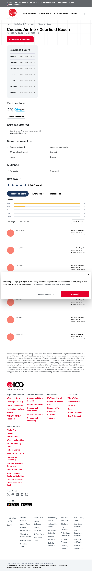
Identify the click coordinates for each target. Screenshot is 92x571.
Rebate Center (13, 450)
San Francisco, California (78, 533)
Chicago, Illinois (26, 540)
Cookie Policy (63, 565)
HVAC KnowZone (14, 470)
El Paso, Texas (39, 534)
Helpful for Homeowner (15, 395)
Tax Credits (37, 2)
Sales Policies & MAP (35, 567)
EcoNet (11, 412)
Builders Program (35, 414)
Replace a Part (53, 408)
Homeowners (29, 13)
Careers (63, 2)
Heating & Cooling (15, 402)
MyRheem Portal (54, 398)
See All (9, 525)
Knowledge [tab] (38, 193)
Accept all (75, 294)
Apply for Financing (16, 116)
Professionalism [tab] (18, 193)
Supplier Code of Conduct (48, 565)
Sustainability (50, 2)
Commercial (45, 13)
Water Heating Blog (15, 440)
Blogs (70, 409)
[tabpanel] (46, 208)
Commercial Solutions (35, 395)
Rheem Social (12, 491)
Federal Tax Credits (15, 453)
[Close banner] (88, 274)
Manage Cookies (44, 294)
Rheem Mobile (12, 501)
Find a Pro (11, 430)
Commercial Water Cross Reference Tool (15, 482)
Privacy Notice (12, 565)
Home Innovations (15, 405)
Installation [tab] (55, 193)
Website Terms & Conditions (28, 565)
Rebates (25, 2)
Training (51, 418)
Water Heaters (13, 398)
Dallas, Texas (39, 518)
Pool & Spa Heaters (15, 409)
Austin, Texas (25, 524)
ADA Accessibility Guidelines (16, 567)
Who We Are (73, 398)
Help (72, 2)
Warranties (13, 2)
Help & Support (74, 416)
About (74, 13)
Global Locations (75, 412)
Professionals (61, 13)
